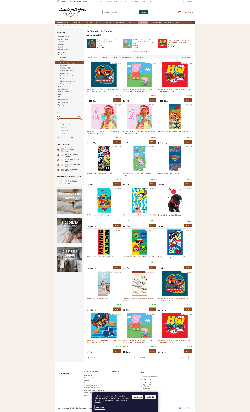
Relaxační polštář (65, 73)
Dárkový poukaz (63, 39)
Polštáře (61, 47)
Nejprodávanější (127, 57)
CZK (181, 1)
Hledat (143, 12)
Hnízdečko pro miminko (67, 76)
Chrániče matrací (63, 99)
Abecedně (139, 57)
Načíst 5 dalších (139, 357)
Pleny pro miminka (66, 84)
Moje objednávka (106, 1)
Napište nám (88, 392)
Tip (63, 133)
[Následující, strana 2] (187, 357)
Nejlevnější (105, 57)
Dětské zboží (62, 55)
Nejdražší (115, 57)
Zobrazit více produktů (139, 51)
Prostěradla (62, 52)
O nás (143, 1)
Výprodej (61, 105)
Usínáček (63, 60)
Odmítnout (138, 397)
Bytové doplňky (63, 89)
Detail (117, 100)
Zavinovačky (62, 41)
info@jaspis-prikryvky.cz (150, 376)
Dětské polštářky (65, 68)
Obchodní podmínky (90, 385)
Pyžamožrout (64, 65)
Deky (59, 94)
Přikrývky (61, 44)
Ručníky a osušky (63, 91)
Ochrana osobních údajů (91, 387)
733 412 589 (147, 379)
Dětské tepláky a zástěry (67, 81)
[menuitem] (62, 22)
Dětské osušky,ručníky (67, 63)
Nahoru (92, 357)
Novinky (135, 1)
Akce (63, 127)
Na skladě (65, 125)
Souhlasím (150, 397)
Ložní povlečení (63, 49)
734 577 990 (147, 382)
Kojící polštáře (62, 86)
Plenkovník (63, 57)
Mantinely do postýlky (67, 70)
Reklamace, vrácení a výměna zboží (95, 390)
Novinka (64, 130)
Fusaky (62, 78)
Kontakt (86, 395)
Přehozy (60, 97)
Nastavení (100, 407)
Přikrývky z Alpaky (63, 36)
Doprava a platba (122, 1)
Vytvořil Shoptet (188, 408)
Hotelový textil (63, 102)
